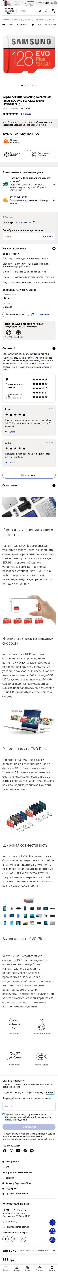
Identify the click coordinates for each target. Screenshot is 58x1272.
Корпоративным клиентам (19, 1172)
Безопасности (42, 1117)
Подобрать (47, 236)
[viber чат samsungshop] (14, 1239)
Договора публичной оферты (19, 1117)
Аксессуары (17, 19)
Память (28, 19)
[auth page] (16, 1268)
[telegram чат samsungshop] (32, 1151)
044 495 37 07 (11, 1221)
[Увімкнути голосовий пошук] (40, 10)
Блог (8, 1166)
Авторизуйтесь (17, 200)
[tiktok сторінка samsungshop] (25, 1151)
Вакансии (10, 1178)
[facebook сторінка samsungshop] (23, 1239)
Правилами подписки (16, 1119)
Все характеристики (15, 314)
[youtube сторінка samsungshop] (18, 1150)
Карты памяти (40, 19)
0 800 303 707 (15, 1210)
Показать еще (29, 475)
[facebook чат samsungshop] (4, 1150)
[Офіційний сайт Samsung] (9, 1251)
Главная (5, 19)
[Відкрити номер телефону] (54, 11)
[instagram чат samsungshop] (11, 1150)
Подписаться (29, 1126)
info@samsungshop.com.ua (16, 1227)
